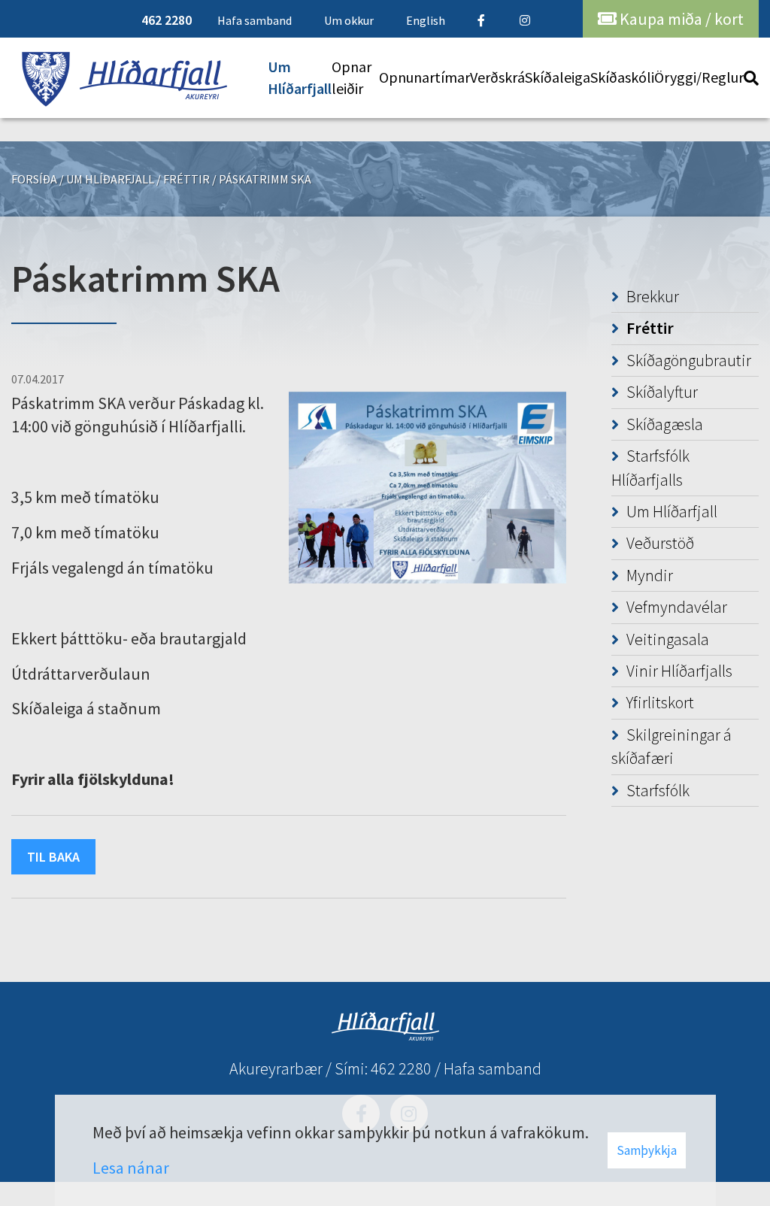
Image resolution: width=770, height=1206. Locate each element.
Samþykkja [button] (647, 1150)
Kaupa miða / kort (680, 18)
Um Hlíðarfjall (110, 178)
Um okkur (349, 20)
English (425, 20)
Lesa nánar (130, 1167)
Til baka (53, 856)
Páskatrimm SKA (265, 178)
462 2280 (401, 1068)
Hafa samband (492, 1068)
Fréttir (186, 178)
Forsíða (34, 178)
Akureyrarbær (276, 1068)
